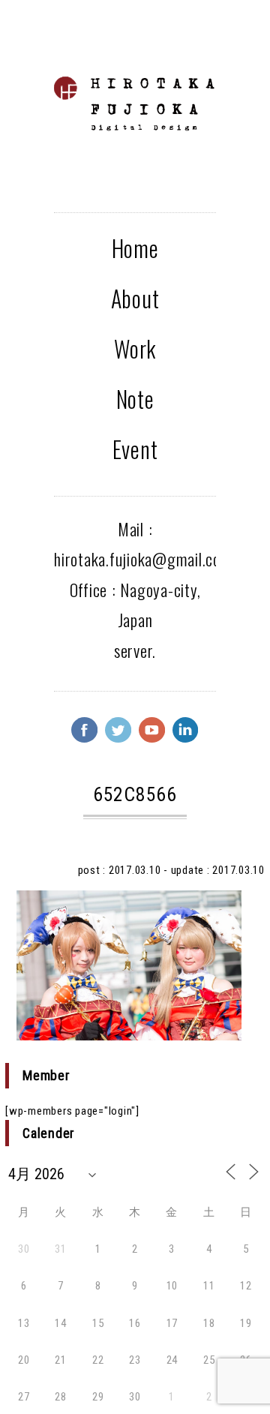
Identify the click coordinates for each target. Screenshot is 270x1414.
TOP (239, 1326)
